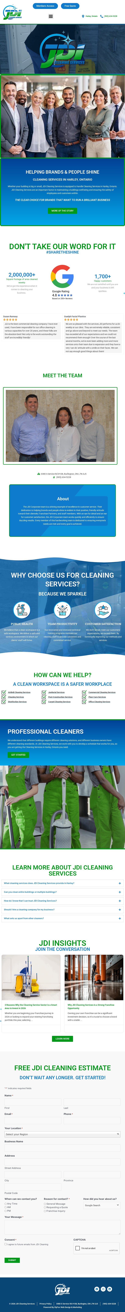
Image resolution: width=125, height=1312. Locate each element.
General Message (55, 1203)
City (7, 1180)
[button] (51, 16)
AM (9, 1207)
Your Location (14, 1128)
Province (68, 1180)
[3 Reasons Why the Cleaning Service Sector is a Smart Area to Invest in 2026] (31, 977)
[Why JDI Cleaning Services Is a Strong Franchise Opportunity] (94, 977)
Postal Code (11, 1193)
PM (9, 1210)
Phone (68, 1113)
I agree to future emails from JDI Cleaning (27, 1244)
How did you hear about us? (100, 1198)
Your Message (14, 1216)
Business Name (14, 1141)
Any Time (12, 1203)
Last (66, 1108)
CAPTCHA (79, 1239)
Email (8, 1113)
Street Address (13, 1168)
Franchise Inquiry (55, 1210)
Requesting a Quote (57, 1207)
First (7, 1108)
